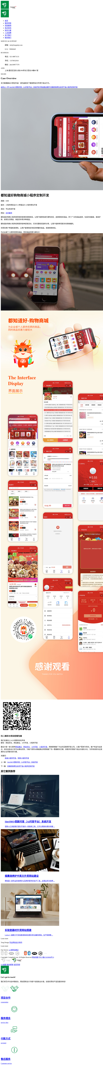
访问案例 (9, 213)
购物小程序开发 (23, 758)
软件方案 (8, 30)
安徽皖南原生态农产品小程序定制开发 (64, 87)
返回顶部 (17, 965)
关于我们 (8, 35)
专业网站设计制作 (15, 942)
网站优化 (26, 747)
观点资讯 (8, 28)
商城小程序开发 (10, 758)
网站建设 (18, 747)
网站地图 (35, 957)
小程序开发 (43, 747)
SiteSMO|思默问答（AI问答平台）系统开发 (24, 87)
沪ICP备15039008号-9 (46, 957)
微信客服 (10, 965)
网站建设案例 (45, 87)
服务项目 (8, 23)
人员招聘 (8, 33)
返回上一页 (5, 87)
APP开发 (34, 747)
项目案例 (8, 25)
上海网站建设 (14, 950)
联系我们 (8, 37)
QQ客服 (3, 965)
